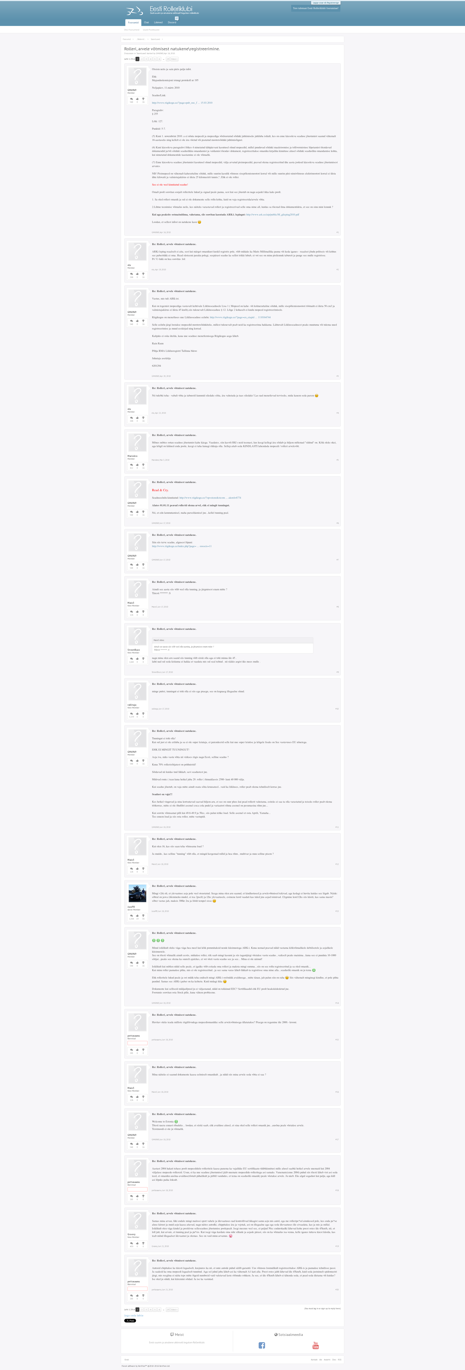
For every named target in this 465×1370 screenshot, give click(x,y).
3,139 (131, 716)
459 (131, 1246)
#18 (337, 1190)
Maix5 (131, 603)
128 (131, 615)
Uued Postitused (151, 29)
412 (131, 468)
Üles (334, 1359)
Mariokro (133, 456)
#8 (338, 607)
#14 (337, 1003)
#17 (337, 1139)
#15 (337, 1039)
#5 (338, 460)
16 (143, 102)
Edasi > (174, 59)
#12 (337, 864)
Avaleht (327, 1359)
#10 (337, 709)
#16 (337, 1092)
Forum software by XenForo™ (146, 1366)
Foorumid (133, 22)
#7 (338, 559)
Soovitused (141, 53)
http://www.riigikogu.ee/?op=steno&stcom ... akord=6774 (210, 497)
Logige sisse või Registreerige (326, 2)
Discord (173, 21)
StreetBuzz (134, 650)
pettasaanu (134, 1035)
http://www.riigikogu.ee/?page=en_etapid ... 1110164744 (240, 317)
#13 (337, 911)
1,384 (131, 919)
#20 (337, 1289)
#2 (338, 269)
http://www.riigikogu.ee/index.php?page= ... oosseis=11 (182, 546)
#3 (338, 376)
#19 (337, 1246)
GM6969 (159, 53)
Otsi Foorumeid (131, 29)
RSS (339, 1359)
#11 (337, 827)
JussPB (131, 907)
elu (129, 265)
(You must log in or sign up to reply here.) (322, 1308)
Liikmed (158, 22)
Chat (146, 22)
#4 (338, 413)
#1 (338, 232)
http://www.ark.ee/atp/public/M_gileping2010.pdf (272, 214)
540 (131, 102)
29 (168, 59)
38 (143, 919)
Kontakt (314, 1359)
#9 (338, 672)
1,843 (131, 662)
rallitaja (132, 705)
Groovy (131, 1234)
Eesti (127, 1359)
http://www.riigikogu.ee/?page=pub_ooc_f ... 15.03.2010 (182, 102)
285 (131, 1053)
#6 (338, 523)
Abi (320, 1359)
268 (131, 277)
